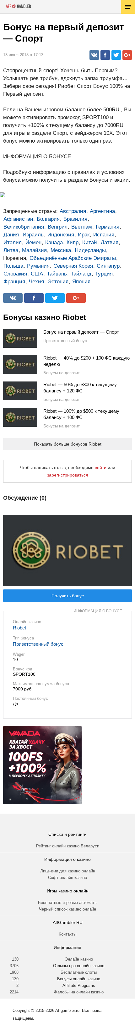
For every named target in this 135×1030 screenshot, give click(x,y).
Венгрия (58, 227)
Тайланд (81, 274)
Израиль (33, 235)
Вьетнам (81, 227)
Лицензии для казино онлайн (67, 871)
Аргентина (102, 211)
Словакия (15, 274)
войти (100, 467)
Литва (10, 250)
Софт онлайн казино (67, 877)
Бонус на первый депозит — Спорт (81, 332)
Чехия (36, 282)
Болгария (48, 219)
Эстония (58, 282)
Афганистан (18, 219)
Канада (54, 242)
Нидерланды (90, 250)
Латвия (109, 242)
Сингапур (108, 266)
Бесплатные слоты (79, 972)
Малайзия (34, 250)
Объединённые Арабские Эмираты (73, 258)
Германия (107, 227)
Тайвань (57, 274)
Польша (13, 266)
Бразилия (75, 219)
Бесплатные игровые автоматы (67, 902)
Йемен (33, 242)
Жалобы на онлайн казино (79, 992)
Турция (104, 274)
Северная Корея (73, 266)
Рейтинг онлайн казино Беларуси (67, 846)
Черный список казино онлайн (67, 909)
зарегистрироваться (67, 474)
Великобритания (23, 227)
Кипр (72, 242)
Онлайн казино (79, 959)
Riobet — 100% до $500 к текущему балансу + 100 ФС (81, 414)
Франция (14, 282)
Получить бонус (67, 595)
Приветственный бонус (38, 644)
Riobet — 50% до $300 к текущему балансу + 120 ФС (80, 387)
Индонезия (60, 235)
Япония (81, 282)
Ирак (83, 235)
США (37, 274)
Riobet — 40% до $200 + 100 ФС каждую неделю (86, 361)
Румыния (38, 266)
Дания (11, 235)
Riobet (19, 627)
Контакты (67, 934)
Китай (89, 242)
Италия (12, 242)
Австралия (73, 211)
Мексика (61, 250)
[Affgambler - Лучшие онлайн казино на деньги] (18, 6)
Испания (103, 235)
